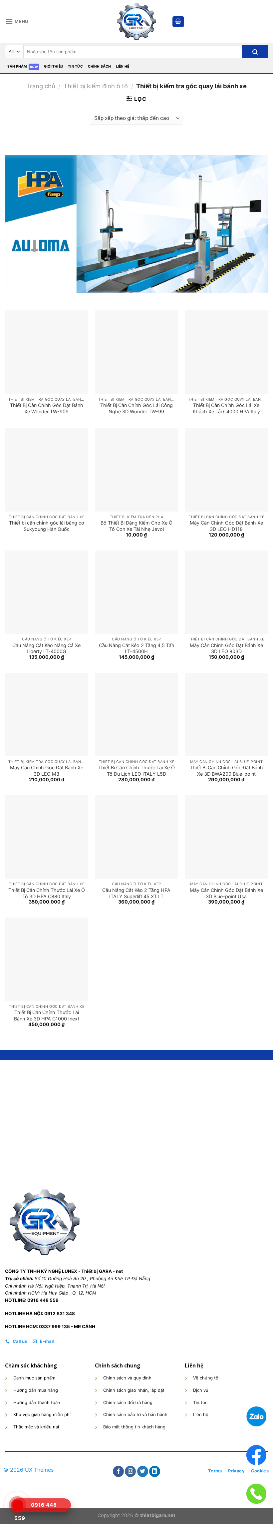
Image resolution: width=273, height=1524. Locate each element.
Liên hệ (122, 66)
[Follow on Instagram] (130, 1471)
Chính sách (99, 66)
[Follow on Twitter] (142, 1471)
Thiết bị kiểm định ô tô (96, 86)
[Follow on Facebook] (118, 1471)
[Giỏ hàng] (178, 21)
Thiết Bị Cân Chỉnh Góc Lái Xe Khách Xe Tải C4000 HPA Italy (226, 408)
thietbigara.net (157, 1515)
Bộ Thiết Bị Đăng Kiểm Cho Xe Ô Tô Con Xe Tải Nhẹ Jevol (136, 526)
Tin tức (75, 66)
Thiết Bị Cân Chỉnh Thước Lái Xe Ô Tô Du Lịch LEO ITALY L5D (136, 771)
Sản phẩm (17, 66)
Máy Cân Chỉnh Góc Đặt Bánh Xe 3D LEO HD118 (226, 526)
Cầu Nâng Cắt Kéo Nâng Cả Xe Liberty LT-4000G (46, 648)
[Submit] (255, 51)
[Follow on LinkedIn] (154, 1471)
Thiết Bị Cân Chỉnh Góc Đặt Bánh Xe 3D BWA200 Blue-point (226, 771)
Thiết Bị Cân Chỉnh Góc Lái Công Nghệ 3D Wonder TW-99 (136, 408)
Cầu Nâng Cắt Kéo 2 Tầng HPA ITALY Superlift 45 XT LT (136, 893)
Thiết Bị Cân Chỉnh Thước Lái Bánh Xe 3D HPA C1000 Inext (46, 1015)
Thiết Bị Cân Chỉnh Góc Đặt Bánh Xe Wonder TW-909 (46, 408)
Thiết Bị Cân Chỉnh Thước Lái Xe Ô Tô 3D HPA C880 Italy (46, 893)
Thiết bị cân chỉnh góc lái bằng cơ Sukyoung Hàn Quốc (46, 526)
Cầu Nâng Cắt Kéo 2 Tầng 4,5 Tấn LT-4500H (136, 648)
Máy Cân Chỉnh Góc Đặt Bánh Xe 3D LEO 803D (226, 648)
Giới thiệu (53, 66)
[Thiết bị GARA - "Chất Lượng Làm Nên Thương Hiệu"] (136, 21)
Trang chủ (40, 86)
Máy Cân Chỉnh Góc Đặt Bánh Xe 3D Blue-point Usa (226, 893)
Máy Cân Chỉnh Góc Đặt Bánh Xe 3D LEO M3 (46, 771)
